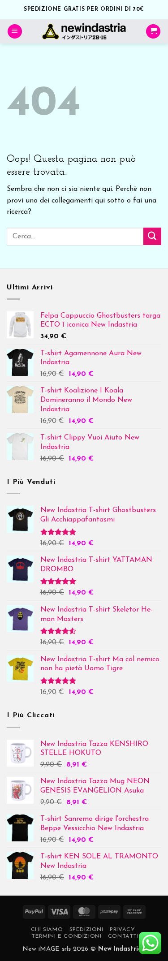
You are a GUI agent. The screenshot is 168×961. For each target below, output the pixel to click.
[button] (15, 31)
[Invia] (152, 236)
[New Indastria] (84, 31)
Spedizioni (86, 929)
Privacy (122, 929)
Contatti (123, 936)
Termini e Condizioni (66, 936)
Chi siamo (47, 929)
